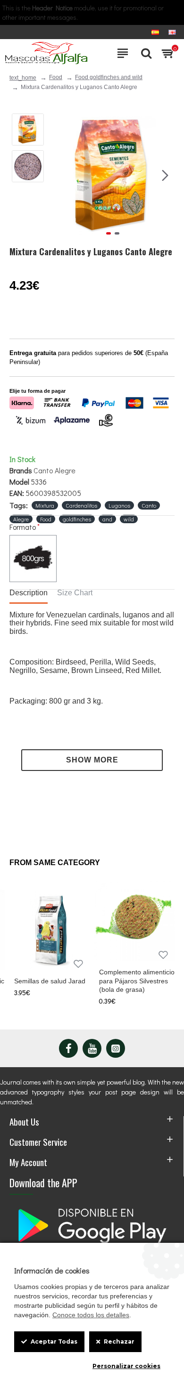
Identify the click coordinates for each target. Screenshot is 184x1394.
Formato (22, 527)
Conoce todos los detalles (90, 1315)
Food (55, 77)
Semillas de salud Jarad (49, 981)
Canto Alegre (54, 470)
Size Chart (74, 593)
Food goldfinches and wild (108, 77)
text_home (22, 77)
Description (28, 593)
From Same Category (54, 863)
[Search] (143, 53)
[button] (60, 175)
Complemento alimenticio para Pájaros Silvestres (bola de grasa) (137, 980)
